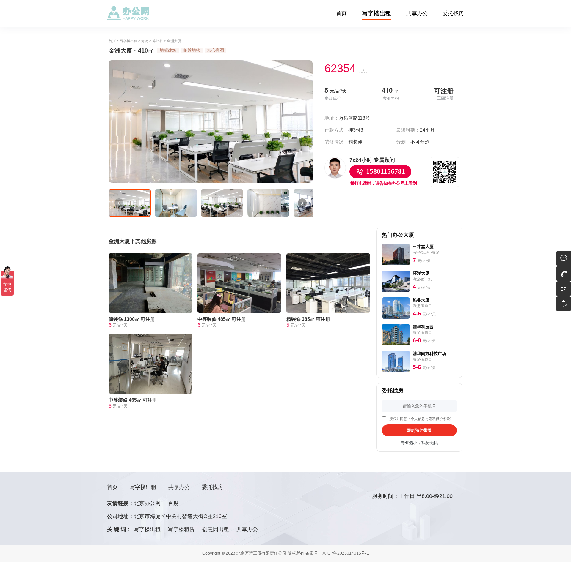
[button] (118, 202)
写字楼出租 (376, 13)
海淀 (144, 41)
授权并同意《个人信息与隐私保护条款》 (421, 419)
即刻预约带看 (419, 430)
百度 (173, 503)
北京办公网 (147, 503)
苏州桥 (157, 41)
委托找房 (453, 13)
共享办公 (417, 13)
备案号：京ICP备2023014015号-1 (337, 553)
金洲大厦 (174, 41)
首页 (341, 13)
